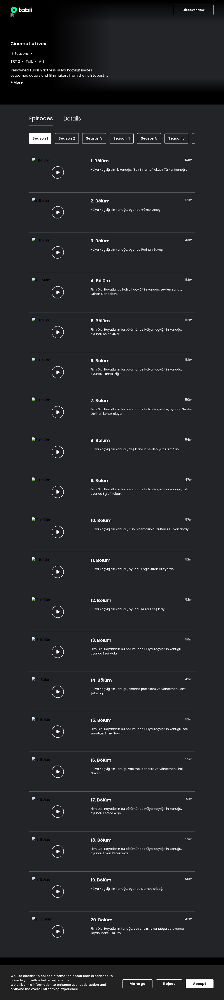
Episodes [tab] (41, 118)
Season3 (94, 138)
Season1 (40, 138)
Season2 (67, 138)
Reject (169, 983)
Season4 (121, 138)
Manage (137, 983)
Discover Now (194, 10)
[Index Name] (58, 172)
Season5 (149, 138)
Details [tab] (72, 118)
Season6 (176, 138)
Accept (199, 983)
